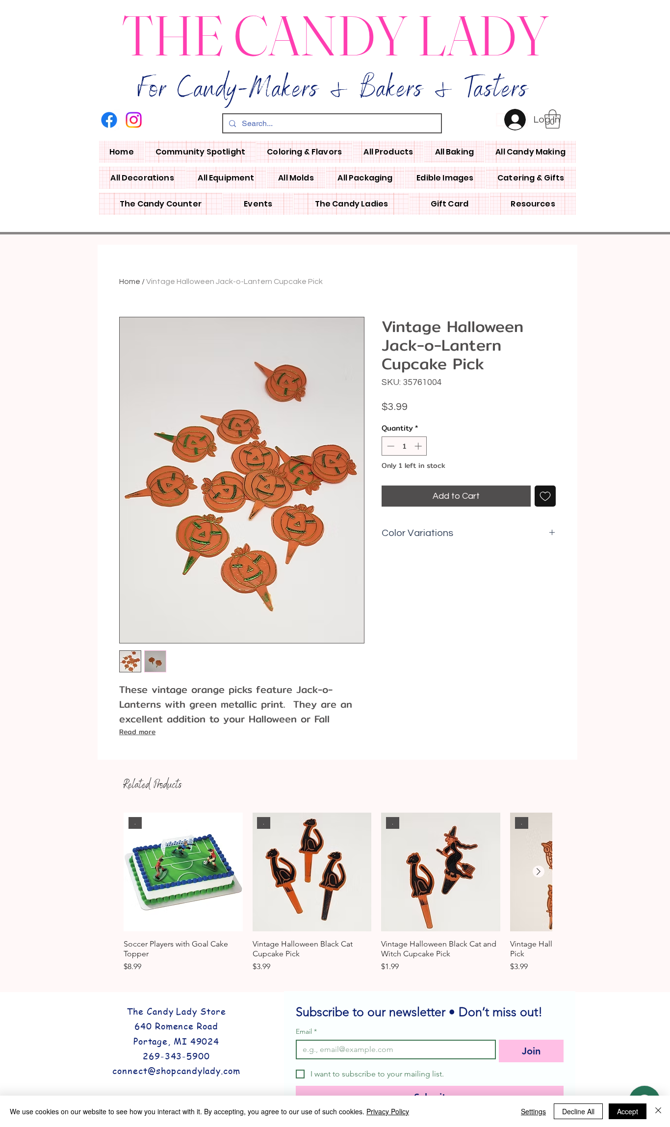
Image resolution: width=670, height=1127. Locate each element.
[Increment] (419, 446)
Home (129, 281)
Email (306, 1031)
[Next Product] (538, 871)
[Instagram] (133, 119)
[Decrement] (389, 446)
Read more (137, 731)
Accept (627, 1111)
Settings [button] (533, 1111)
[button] (552, 118)
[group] (337, 892)
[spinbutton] (404, 446)
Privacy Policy (387, 1111)
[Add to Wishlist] (545, 496)
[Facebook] (109, 119)
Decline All (578, 1111)
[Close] (658, 1111)
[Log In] (511, 119)
